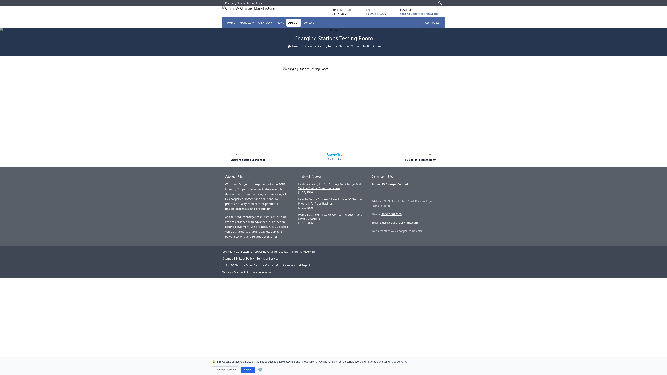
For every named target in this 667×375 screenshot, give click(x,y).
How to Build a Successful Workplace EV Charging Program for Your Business (331, 201)
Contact (308, 22)
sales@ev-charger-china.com (419, 14)
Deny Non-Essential (225, 369)
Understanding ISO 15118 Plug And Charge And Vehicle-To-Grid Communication (329, 186)
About (292, 22)
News (280, 22)
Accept (248, 369)
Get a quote (432, 22)
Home (231, 22)
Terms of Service (267, 258)
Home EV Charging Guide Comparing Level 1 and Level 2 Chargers (330, 217)
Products (245, 22)
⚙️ (260, 370)
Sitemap (227, 258)
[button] (254, 23)
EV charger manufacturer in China (264, 217)
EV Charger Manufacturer (247, 265)
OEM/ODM (265, 22)
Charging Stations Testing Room (359, 46)
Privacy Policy (245, 258)
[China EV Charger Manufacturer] (249, 11)
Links (225, 265)
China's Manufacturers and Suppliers (289, 265)
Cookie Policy (399, 361)
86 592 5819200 (376, 14)
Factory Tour (325, 46)
